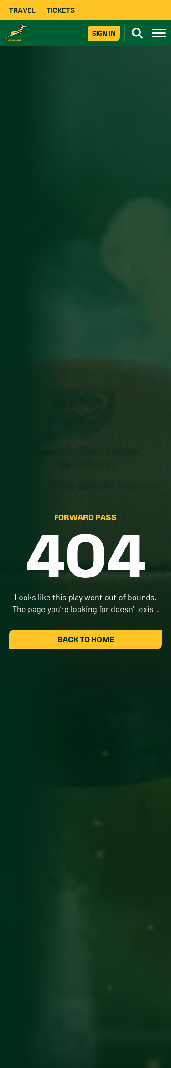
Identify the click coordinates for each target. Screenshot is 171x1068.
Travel (22, 10)
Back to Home (85, 639)
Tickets (61, 10)
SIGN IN (103, 33)
